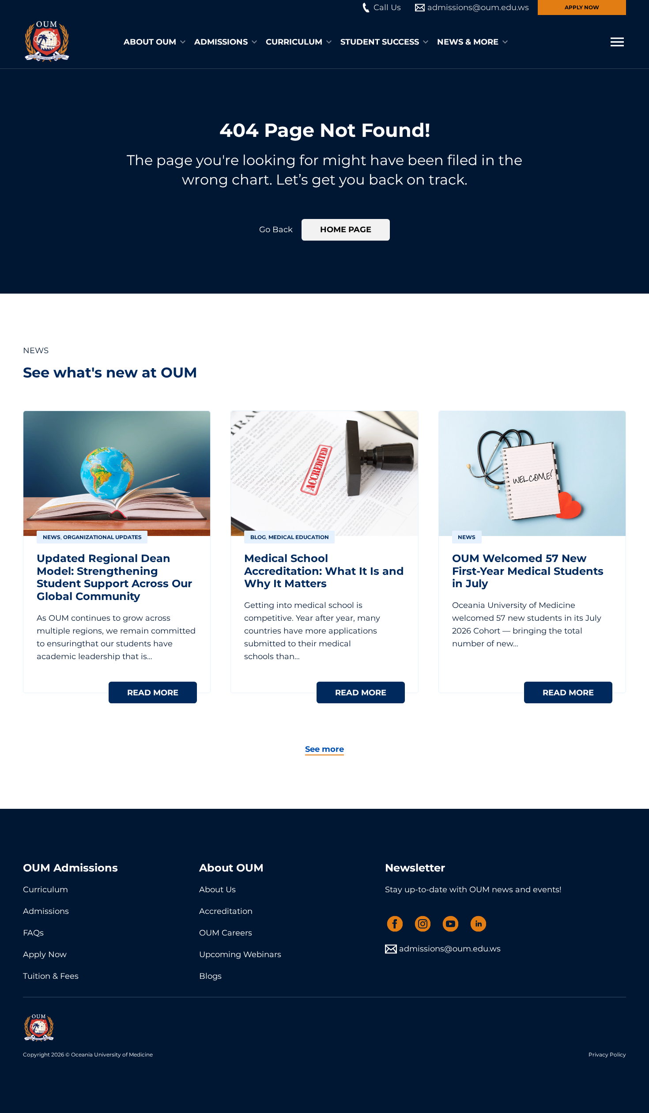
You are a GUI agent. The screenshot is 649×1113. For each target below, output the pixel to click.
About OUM (150, 42)
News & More (467, 42)
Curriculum (294, 42)
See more (324, 749)
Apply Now (582, 7)
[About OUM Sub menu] (182, 42)
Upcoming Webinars (240, 954)
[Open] (617, 42)
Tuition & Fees (51, 976)
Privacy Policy (607, 1054)
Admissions (221, 42)
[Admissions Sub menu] (254, 42)
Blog (258, 537)
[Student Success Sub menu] (425, 42)
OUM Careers (225, 933)
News (51, 537)
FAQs (33, 933)
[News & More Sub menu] (505, 42)
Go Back (276, 229)
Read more (152, 693)
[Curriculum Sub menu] (329, 42)
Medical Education (298, 537)
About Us (217, 889)
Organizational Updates (102, 537)
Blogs (210, 976)
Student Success (379, 42)
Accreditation (226, 911)
